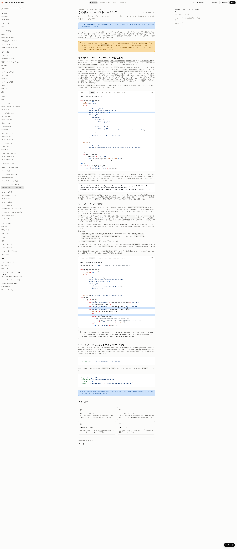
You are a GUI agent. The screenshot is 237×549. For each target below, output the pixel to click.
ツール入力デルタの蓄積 (182, 14)
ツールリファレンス (125, 427)
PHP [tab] (118, 92)
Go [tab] (110, 92)
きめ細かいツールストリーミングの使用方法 (187, 10)
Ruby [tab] (123, 92)
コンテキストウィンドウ (87, 413)
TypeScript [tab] (99, 92)
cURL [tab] (82, 92)
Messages (93, 2)
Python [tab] (92, 92)
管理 (114, 2)
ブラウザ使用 (83, 79)
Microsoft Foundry (146, 61)
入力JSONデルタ (127, 209)
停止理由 (97, 45)
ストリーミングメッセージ (90, 38)
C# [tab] (106, 92)
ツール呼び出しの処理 (86, 427)
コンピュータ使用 (147, 77)
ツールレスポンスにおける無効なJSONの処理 (187, 19)
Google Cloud (130, 61)
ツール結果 (125, 368)
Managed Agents (105, 2)
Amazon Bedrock (103, 61)
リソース (122, 2)
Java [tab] (114, 92)
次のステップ (179, 23)
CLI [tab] (87, 92)
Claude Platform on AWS (117, 61)
